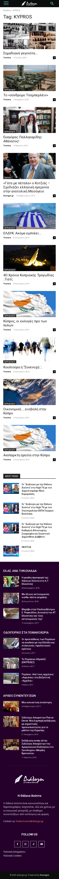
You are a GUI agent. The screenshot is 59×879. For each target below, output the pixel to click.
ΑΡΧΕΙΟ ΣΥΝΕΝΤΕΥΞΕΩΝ (19, 695)
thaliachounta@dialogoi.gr (29, 821)
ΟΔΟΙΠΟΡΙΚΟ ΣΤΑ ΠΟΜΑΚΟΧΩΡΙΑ (26, 632)
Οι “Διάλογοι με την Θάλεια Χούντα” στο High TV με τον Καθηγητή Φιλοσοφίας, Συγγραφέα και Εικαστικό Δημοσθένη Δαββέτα (37, 530)
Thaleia (7, 57)
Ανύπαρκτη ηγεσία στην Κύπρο (26, 455)
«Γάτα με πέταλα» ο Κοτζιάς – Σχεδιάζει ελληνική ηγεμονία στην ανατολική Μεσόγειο (26, 187)
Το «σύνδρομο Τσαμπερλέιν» (25, 95)
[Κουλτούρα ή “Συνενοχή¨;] (29, 350)
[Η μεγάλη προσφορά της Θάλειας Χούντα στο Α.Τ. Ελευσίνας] (11, 581)
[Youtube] (41, 844)
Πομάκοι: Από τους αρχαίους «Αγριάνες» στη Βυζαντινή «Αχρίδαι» (38, 677)
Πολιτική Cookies (12, 855)
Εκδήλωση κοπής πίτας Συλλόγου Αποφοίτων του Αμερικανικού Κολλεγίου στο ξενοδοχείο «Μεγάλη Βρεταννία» (38, 747)
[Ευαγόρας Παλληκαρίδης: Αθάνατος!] (29, 120)
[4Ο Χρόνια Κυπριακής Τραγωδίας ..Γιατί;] (29, 258)
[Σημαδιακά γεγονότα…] (29, 36)
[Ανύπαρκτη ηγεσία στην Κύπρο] (29, 438)
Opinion (7, 177)
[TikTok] (33, 844)
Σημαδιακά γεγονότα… (20, 53)
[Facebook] (17, 844)
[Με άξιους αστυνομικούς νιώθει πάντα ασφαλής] (11, 598)
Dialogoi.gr (8, 195)
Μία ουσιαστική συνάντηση (37, 702)
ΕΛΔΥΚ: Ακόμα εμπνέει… (22, 233)
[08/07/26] (11, 551)
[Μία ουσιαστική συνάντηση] (11, 706)
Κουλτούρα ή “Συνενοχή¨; (22, 367)
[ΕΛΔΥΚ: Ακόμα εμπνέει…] (29, 216)
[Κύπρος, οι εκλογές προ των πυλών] (29, 304)
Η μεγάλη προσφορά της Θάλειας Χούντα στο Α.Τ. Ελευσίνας (35, 580)
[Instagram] (25, 844)
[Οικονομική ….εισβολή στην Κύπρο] (29, 392)
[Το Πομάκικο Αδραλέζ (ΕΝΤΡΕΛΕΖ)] (11, 663)
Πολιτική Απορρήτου (14, 851)
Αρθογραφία (9, 48)
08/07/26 (26, 547)
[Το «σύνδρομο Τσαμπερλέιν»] (29, 78)
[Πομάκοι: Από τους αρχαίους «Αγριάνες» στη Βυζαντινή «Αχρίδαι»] (11, 678)
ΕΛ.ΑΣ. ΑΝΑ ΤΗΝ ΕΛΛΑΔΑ (20, 571)
